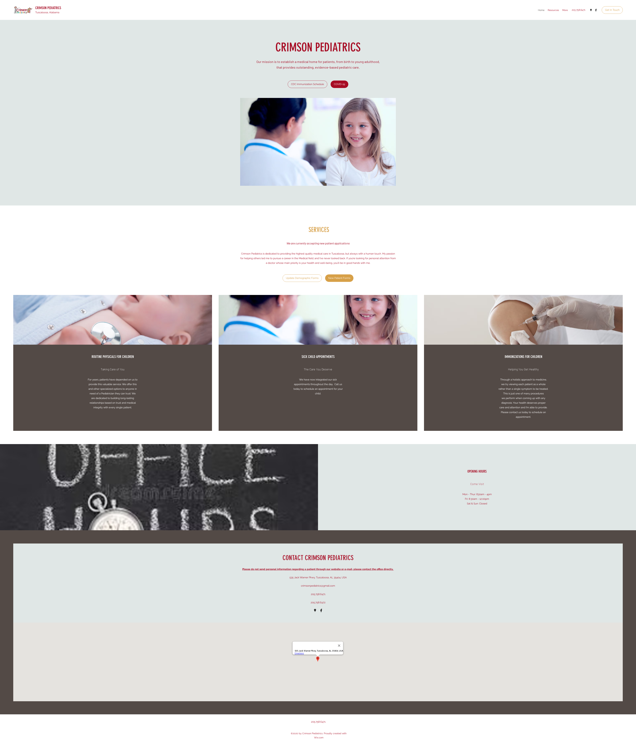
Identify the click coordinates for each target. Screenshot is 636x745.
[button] (318, 142)
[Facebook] (596, 10)
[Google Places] (591, 10)
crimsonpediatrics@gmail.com (318, 585)
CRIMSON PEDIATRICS (48, 8)
